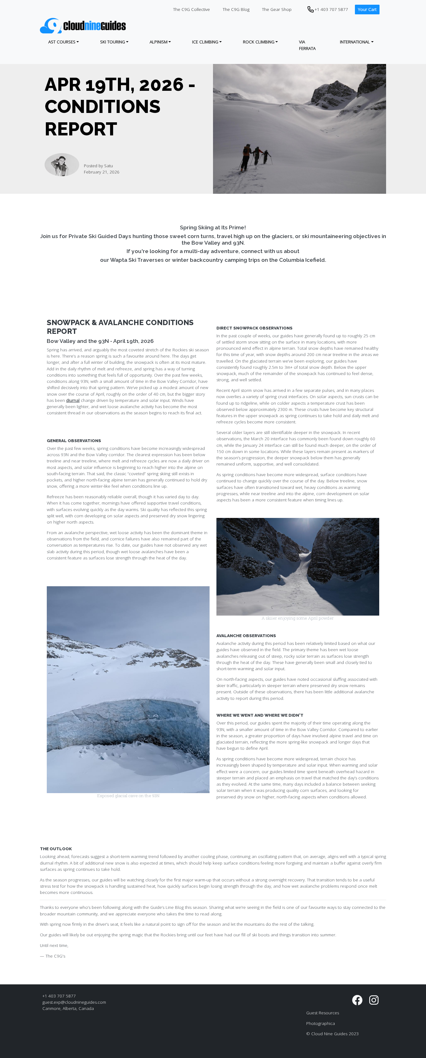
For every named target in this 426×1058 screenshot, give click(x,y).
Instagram (374, 1000)
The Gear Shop (277, 9)
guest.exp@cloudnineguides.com (74, 1002)
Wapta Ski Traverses (137, 260)
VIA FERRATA (307, 45)
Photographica (320, 1023)
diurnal (73, 400)
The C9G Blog (236, 9)
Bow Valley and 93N (217, 243)
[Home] (83, 26)
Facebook (357, 1000)
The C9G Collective (191, 9)
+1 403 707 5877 (331, 9)
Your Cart (367, 9)
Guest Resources (322, 1013)
